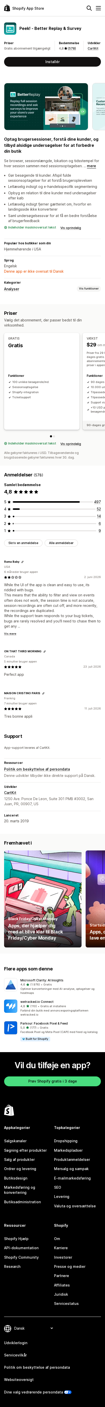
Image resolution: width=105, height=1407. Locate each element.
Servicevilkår (15, 1355)
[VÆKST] (54, 436)
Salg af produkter (19, 1159)
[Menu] (98, 8)
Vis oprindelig (70, 228)
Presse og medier (69, 1266)
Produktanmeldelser (72, 1159)
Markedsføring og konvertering (19, 1190)
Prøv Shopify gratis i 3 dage (52, 1081)
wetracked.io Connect (37, 1002)
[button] (52, 986)
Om (57, 1238)
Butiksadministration (22, 1202)
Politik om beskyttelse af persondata (37, 769)
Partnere (61, 1275)
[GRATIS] (51, 436)
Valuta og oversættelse (75, 1206)
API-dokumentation (21, 1248)
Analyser (11, 289)
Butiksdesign (15, 1178)
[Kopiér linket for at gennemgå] (22, 562)
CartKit (93, 48)
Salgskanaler (15, 1141)
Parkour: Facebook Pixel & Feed (44, 1023)
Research (12, 1266)
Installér (52, 61)
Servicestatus (66, 1303)
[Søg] (89, 8)
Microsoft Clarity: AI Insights (41, 980)
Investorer (63, 1257)
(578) (72, 48)
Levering (61, 1196)
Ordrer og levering (20, 1169)
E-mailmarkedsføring (72, 1178)
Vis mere (10, 633)
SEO (57, 1187)
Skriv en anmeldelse (23, 543)
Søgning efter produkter (25, 1150)
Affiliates (62, 1285)
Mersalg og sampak (71, 1169)
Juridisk (61, 1294)
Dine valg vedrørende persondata (33, 1392)
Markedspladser (68, 1150)
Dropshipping (65, 1141)
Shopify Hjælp (16, 1238)
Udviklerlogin (15, 1343)
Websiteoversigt (19, 1379)
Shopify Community (21, 1257)
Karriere (61, 1248)
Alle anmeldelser (61, 543)
